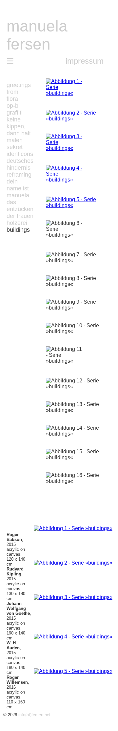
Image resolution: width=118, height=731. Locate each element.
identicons (20, 154)
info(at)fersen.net (34, 714)
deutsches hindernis (20, 164)
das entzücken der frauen (20, 209)
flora (12, 99)
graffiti (15, 112)
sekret (15, 147)
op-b (12, 105)
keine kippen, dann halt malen (19, 129)
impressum (85, 60)
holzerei (17, 223)
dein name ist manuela (18, 188)
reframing (19, 174)
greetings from (19, 88)
